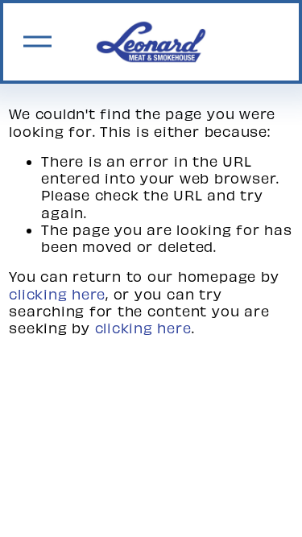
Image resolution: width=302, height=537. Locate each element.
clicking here (57, 294)
